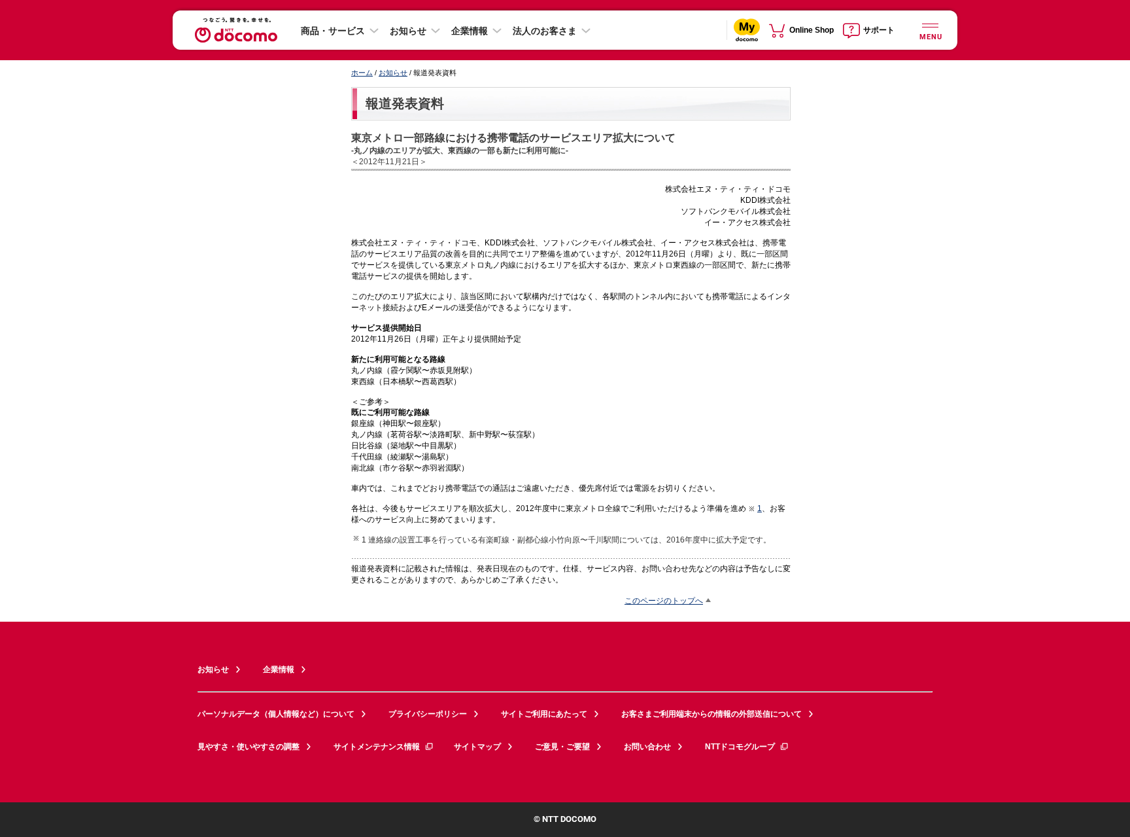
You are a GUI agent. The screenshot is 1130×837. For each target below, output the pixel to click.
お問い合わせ (647, 746)
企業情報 (469, 31)
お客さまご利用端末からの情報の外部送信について (711, 714)
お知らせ (408, 31)
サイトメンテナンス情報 (377, 746)
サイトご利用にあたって (544, 714)
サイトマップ (477, 746)
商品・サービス (333, 31)
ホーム (362, 73)
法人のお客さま (545, 31)
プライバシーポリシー (427, 714)
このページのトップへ (664, 600)
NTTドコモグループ (740, 746)
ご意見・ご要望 (562, 746)
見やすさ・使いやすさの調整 (248, 746)
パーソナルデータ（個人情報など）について (275, 714)
